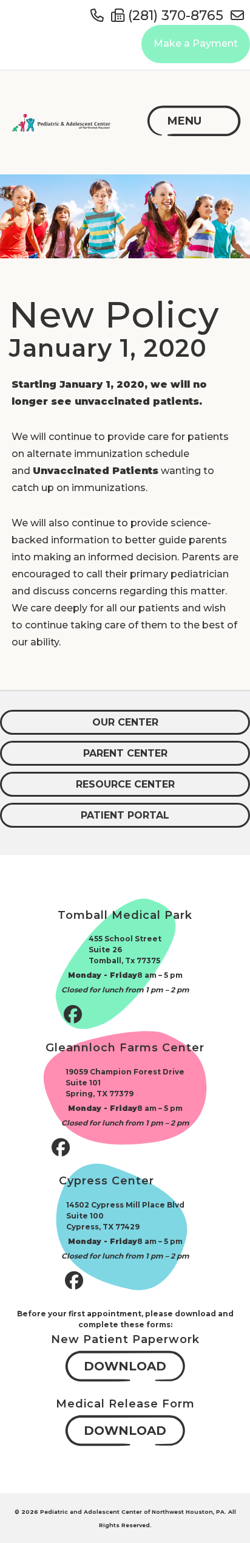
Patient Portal (125, 815)
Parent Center (125, 753)
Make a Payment (196, 43)
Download (125, 1366)
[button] (184, 121)
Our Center (125, 722)
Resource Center (125, 784)
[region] (125, 216)
